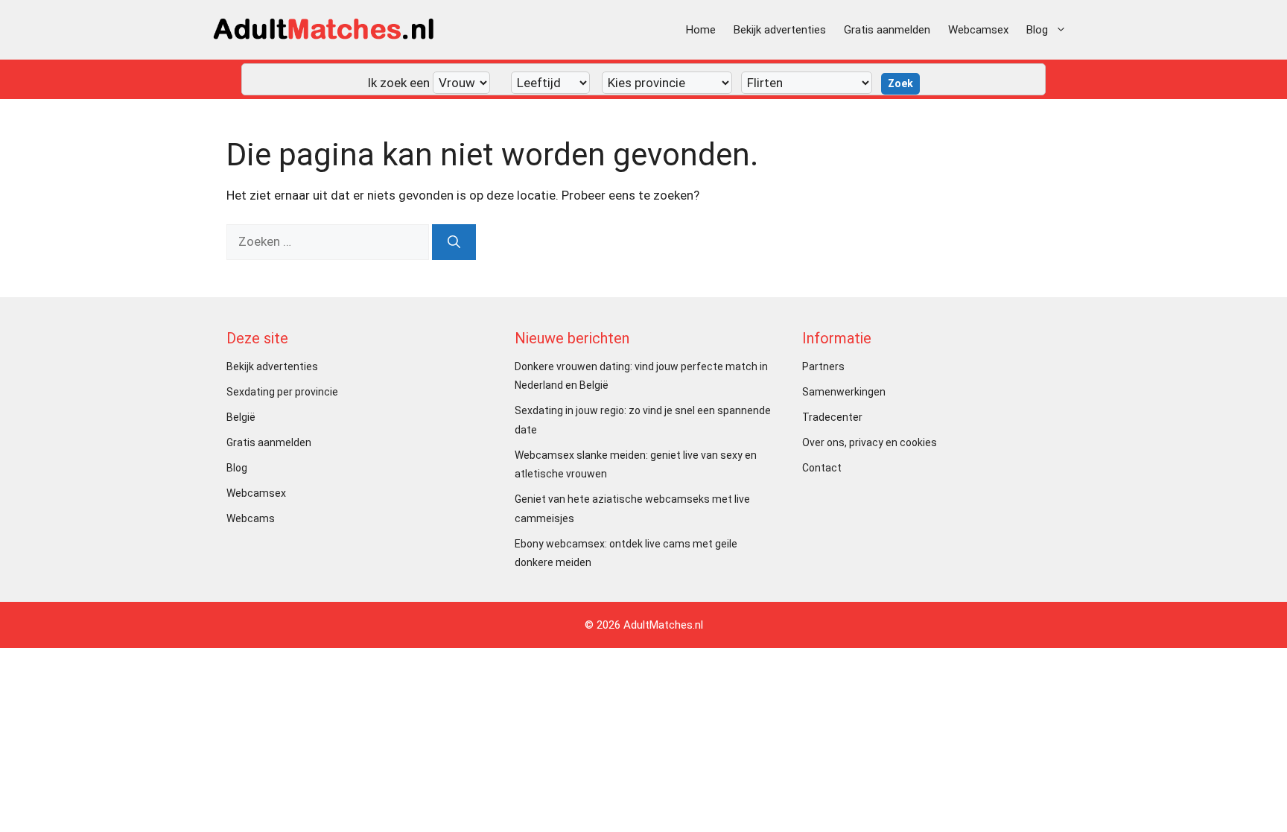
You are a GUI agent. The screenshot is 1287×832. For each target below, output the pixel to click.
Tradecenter (832, 417)
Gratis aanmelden (887, 29)
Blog (1037, 29)
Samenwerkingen (844, 392)
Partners (823, 366)
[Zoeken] (454, 242)
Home (701, 29)
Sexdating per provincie (282, 392)
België (240, 417)
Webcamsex (978, 29)
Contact (822, 468)
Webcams (250, 518)
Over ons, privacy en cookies (869, 442)
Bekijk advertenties (780, 29)
